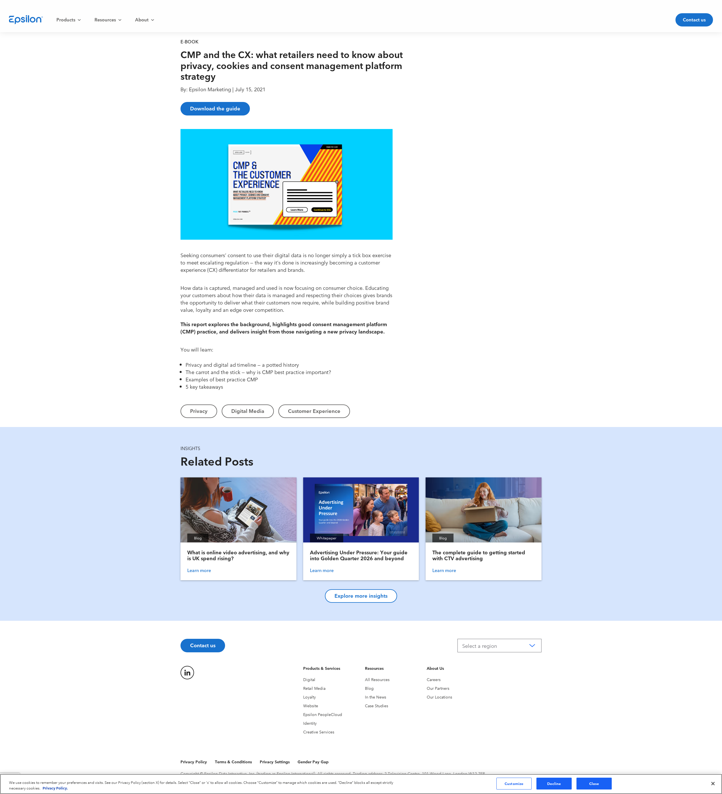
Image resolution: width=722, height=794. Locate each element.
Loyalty (309, 697)
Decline (554, 783)
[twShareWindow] (406, 155)
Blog (369, 688)
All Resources (377, 679)
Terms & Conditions (233, 761)
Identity (310, 723)
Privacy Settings (275, 761)
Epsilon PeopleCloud (322, 714)
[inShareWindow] (406, 173)
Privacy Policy (193, 761)
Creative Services (318, 732)
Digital (309, 679)
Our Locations (439, 697)
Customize (514, 783)
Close (594, 783)
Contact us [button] (694, 19)
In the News (375, 697)
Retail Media (314, 688)
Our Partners (438, 688)
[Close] (713, 783)
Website (310, 705)
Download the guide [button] (215, 108)
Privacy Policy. (55, 787)
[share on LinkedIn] (187, 672)
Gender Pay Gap (313, 761)
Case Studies (376, 705)
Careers (434, 679)
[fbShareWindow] (406, 137)
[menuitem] (69, 20)
